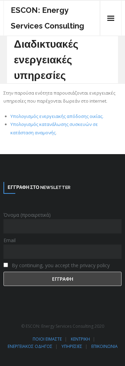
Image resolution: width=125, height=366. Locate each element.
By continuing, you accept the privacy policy (60, 265)
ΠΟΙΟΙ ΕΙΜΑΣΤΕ (47, 339)
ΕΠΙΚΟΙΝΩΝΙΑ (104, 346)
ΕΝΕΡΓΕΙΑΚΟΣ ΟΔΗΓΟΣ (30, 346)
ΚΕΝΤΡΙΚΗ (80, 339)
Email (9, 240)
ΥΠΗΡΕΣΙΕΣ (71, 346)
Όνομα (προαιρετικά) (27, 215)
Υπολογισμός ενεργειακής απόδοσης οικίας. (56, 116)
